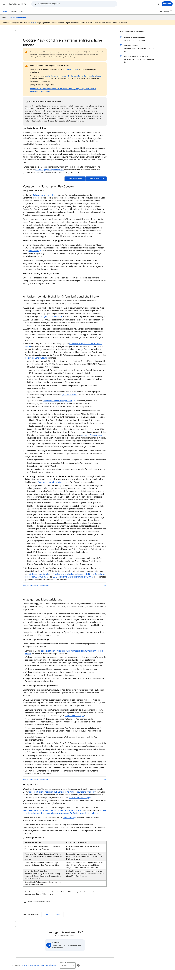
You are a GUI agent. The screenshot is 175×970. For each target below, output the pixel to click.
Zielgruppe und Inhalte (42, 195)
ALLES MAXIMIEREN (96, 179)
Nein (58, 915)
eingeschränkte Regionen (52, 316)
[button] (4, 4)
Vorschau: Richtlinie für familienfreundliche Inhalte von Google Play (139, 48)
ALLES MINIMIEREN (74, 179)
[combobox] (77, 4)
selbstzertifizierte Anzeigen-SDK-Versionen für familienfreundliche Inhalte (61, 792)
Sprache (65, 962)
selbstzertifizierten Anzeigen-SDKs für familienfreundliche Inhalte (51, 810)
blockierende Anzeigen (74, 715)
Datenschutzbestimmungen (30, 965)
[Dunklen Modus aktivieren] (78, 965)
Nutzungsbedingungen (49, 965)
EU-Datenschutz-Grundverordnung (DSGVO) (72, 577)
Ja (47, 915)
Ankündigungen (16, 11)
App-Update (34, 251)
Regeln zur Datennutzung (36, 358)
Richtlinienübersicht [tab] (18, 17)
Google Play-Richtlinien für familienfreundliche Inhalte (135, 38)
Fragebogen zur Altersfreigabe (51, 482)
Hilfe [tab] (4, 17)
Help (32, 23)
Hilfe (5, 11)
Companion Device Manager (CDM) (58, 401)
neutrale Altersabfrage (79, 797)
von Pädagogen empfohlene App (49, 170)
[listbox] (68, 965)
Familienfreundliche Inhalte (132, 31)
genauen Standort (69, 394)
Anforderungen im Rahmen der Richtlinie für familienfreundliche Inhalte (74, 76)
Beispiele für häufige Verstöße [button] (36, 586)
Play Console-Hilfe (17, 4)
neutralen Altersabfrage (91, 435)
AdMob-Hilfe (68, 817)
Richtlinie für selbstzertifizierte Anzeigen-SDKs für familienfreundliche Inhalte (139, 59)
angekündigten (72, 69)
